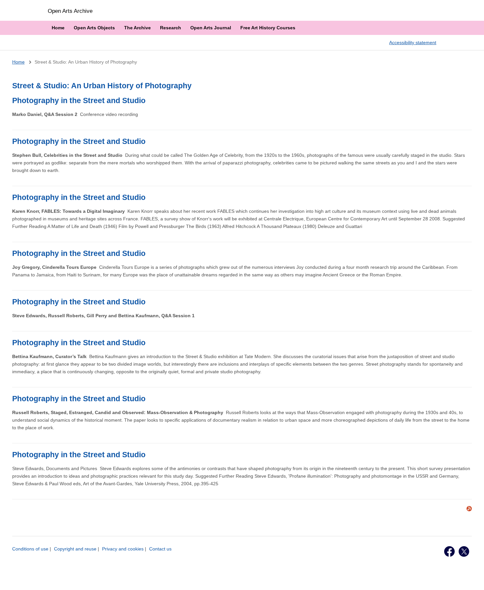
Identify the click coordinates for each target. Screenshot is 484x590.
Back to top (473, 578)
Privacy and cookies (123, 548)
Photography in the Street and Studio (79, 100)
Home (58, 27)
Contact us (160, 548)
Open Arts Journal (210, 27)
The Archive (137, 27)
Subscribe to (469, 508)
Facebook (449, 551)
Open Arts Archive (70, 11)
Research (170, 27)
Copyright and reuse (75, 548)
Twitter (464, 551)
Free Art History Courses (267, 27)
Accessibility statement (412, 42)
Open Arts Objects (94, 27)
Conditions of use (30, 548)
